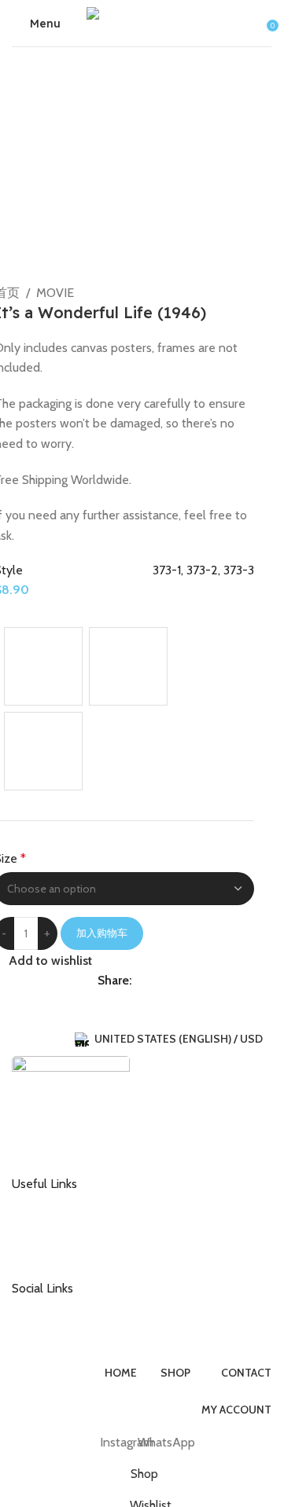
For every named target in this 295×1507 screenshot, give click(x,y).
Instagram (49, 1307)
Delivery (45, 1228)
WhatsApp (50, 1333)
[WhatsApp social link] (141, 981)
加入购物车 (101, 932)
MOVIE (55, 292)
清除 (16, 798)
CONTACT (50, 1202)
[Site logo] (142, 21)
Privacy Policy (57, 1253)
